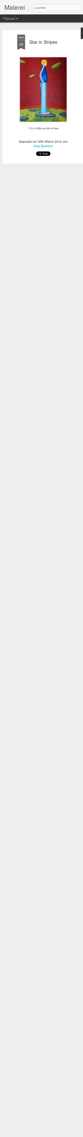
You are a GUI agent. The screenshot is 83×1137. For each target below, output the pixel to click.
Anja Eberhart (43, 146)
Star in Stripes (43, 42)
